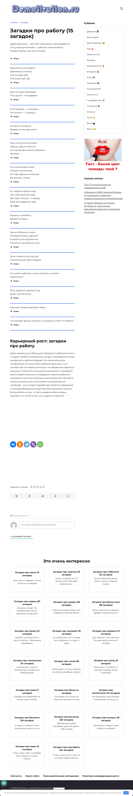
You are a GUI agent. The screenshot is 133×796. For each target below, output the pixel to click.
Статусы (91, 112)
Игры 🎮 (91, 77)
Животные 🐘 (93, 54)
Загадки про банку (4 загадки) (66, 691)
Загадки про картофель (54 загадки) (66, 748)
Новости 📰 (92, 94)
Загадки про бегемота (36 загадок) (27, 719)
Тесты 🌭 (91, 117)
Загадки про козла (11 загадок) (27, 574)
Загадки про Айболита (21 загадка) (106, 573)
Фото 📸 (91, 123)
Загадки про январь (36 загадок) (66, 603)
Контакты (16, 776)
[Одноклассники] (20, 444)
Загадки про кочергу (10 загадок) (105, 719)
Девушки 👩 (93, 31)
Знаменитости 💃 (95, 66)
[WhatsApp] (40, 444)
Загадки (91, 60)
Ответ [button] (16, 58)
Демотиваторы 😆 (96, 43)
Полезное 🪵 (93, 106)
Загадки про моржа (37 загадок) (27, 602)
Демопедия (93, 37)
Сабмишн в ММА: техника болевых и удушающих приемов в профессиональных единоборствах (103, 195)
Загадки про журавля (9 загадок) (106, 632)
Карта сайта (32, 776)
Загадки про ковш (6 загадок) (27, 747)
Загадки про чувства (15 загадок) (66, 573)
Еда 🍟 (90, 48)
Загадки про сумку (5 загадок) (106, 662)
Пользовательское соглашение (61, 776)
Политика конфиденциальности (100, 776)
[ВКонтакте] (13, 444)
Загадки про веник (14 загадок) (27, 632)
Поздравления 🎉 (96, 100)
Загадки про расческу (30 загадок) (66, 718)
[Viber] (33, 444)
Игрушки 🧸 (93, 71)
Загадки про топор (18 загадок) (66, 662)
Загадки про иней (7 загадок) (27, 691)
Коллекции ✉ (94, 89)
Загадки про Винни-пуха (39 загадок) (106, 603)
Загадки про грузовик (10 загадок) (66, 632)
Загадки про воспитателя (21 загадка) (106, 691)
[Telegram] (27, 444)
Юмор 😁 (91, 129)
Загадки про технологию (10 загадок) (27, 662)
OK (126, 793)
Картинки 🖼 (93, 83)
